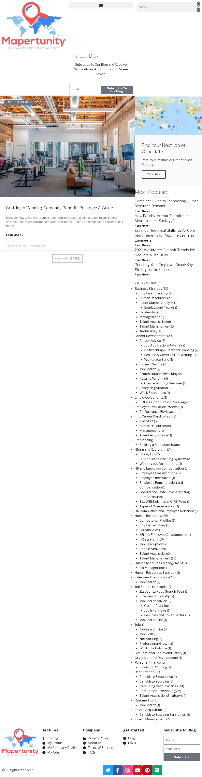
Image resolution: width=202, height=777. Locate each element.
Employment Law (152, 525)
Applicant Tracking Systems (165, 459)
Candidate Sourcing (154, 681)
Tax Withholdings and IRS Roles (163, 501)
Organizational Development (156, 658)
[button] (101, 5)
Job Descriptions (152, 544)
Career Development (151, 336)
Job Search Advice (153, 601)
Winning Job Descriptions (158, 464)
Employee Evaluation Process (157, 407)
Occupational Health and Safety (158, 653)
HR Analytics (149, 530)
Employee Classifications (158, 473)
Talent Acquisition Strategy (160, 696)
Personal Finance (148, 662)
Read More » (14, 235)
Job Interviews (155, 610)
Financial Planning (153, 667)
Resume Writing (151, 378)
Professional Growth (155, 643)
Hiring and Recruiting (150, 449)
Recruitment (144, 672)
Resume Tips (144, 700)
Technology (148, 331)
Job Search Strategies (151, 587)
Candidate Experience (156, 677)
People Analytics (152, 549)
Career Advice (150, 341)
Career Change (151, 364)
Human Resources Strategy (155, 572)
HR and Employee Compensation (159, 468)
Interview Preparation (152, 577)
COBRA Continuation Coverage (163, 402)
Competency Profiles (155, 520)
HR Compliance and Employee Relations (164, 511)
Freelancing (144, 440)
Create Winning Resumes (163, 383)
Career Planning (156, 606)
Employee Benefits (149, 397)
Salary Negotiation (153, 388)
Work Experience (152, 393)
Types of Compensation (157, 506)
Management (149, 317)
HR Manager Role (152, 568)
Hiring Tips (147, 454)
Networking (148, 639)
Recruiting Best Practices (158, 686)
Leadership (148, 312)
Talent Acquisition (153, 322)
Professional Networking (158, 374)
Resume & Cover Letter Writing (168, 355)
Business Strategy (148, 288)
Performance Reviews (156, 412)
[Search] (198, 7)
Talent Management (154, 326)
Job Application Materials (163, 345)
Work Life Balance (153, 648)
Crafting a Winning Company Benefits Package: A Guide (59, 207)
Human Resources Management (159, 563)
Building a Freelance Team (159, 445)
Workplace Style (156, 359)
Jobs (138, 625)
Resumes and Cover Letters (165, 615)
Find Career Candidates (152, 416)
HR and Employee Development (163, 535)
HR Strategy (148, 539)
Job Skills (146, 634)
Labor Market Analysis (156, 303)
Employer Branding (153, 293)
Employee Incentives (155, 478)
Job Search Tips (151, 620)
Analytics (146, 421)
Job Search (147, 369)
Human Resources (153, 298)
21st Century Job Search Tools (162, 591)
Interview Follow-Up (154, 596)
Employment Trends (159, 307)
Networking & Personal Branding (169, 350)
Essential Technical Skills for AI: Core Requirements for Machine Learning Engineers (165, 235)
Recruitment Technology (158, 691)
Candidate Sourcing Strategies (162, 714)
